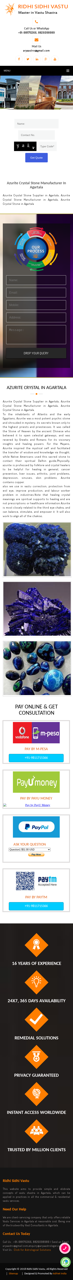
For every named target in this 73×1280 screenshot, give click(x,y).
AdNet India (59, 1273)
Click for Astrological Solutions (32, 1249)
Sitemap (13, 1273)
